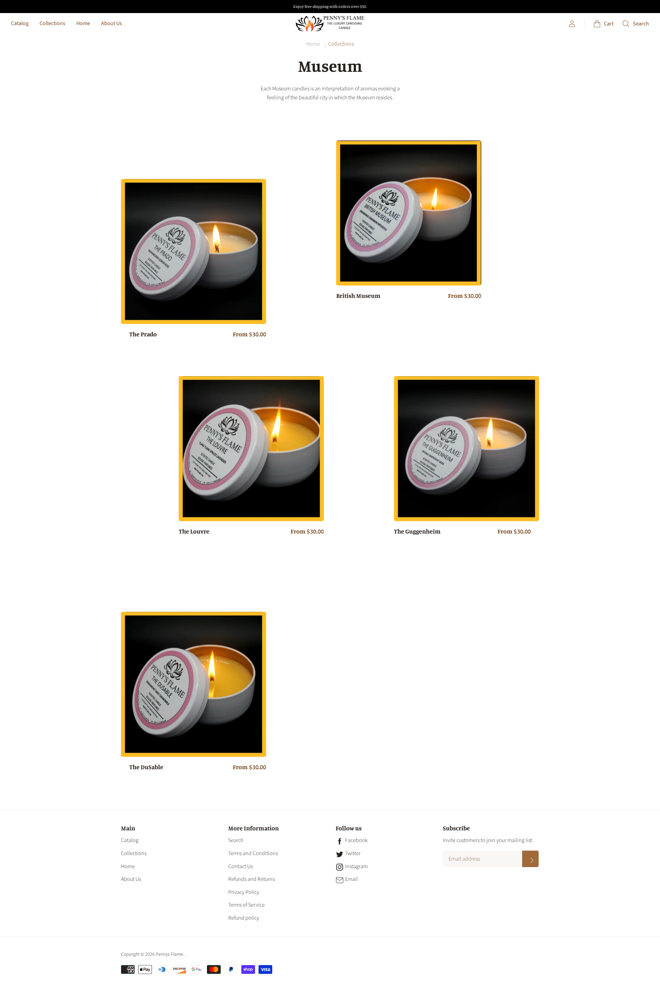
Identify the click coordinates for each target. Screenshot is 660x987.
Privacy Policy (243, 892)
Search (235, 840)
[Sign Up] (530, 859)
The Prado (143, 334)
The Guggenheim (417, 531)
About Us (111, 23)
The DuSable (146, 767)
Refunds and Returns (251, 879)
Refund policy (243, 918)
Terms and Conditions (253, 853)
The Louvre (194, 531)
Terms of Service (246, 905)
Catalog (20, 23)
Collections (52, 23)
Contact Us (240, 866)
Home (83, 23)
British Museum (358, 295)
